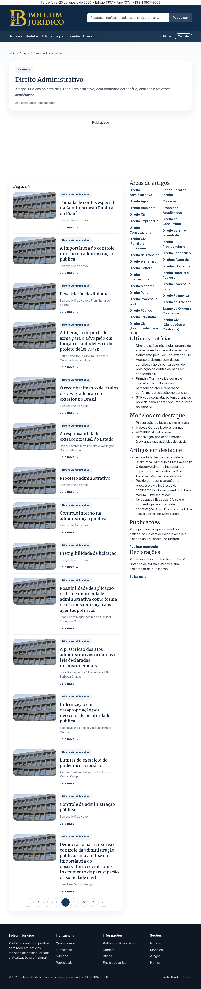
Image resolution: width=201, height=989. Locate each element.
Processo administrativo (85, 478)
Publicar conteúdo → (146, 547)
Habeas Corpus (159, 427)
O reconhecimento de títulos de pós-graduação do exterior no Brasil (89, 394)
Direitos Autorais (176, 260)
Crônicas (170, 201)
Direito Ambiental (143, 208)
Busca (107, 956)
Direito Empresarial (144, 221)
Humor (88, 36)
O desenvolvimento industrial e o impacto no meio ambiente (160, 471)
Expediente (64, 950)
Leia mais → (69, 227)
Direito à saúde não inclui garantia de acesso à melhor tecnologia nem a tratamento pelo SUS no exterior (163, 350)
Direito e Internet (143, 261)
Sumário (62, 956)
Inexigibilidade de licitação (88, 553)
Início (12, 53)
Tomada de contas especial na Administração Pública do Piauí (87, 208)
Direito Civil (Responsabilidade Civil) (144, 328)
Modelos (31, 36)
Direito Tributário (143, 317)
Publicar (165, 36)
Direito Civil (138, 214)
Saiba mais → (140, 577)
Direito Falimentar (176, 295)
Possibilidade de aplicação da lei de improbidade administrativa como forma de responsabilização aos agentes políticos (88, 599)
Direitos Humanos (176, 266)
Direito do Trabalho (144, 255)
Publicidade (64, 962)
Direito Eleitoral (141, 268)
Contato (183, 36)
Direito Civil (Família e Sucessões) (139, 243)
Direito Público (141, 310)
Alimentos (153, 432)
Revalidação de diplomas (85, 294)
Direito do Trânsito (177, 302)
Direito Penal (139, 293)
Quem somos (65, 943)
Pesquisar (180, 18)
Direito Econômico (177, 253)
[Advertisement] (100, 152)
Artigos (46, 36)
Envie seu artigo (115, 962)
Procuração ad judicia (162, 423)
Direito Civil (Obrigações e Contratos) (174, 324)
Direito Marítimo (142, 286)
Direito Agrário (141, 201)
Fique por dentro (67, 36)
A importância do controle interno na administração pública (87, 254)
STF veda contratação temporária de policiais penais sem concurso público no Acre (164, 402)
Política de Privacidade (119, 943)
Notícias (16, 36)
